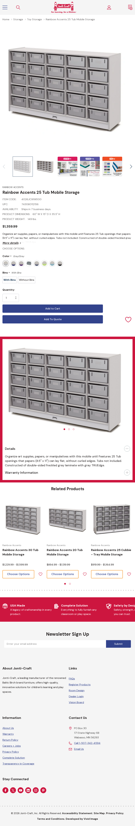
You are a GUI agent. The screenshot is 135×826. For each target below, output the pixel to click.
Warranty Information (21, 472)
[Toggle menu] (4, 7)
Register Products (80, 684)
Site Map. (99, 813)
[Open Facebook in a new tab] (5, 790)
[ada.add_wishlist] (40, 574)
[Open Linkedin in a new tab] (28, 790)
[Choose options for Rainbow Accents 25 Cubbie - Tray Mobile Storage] (112, 519)
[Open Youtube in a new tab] (20, 790)
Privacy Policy (10, 752)
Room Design (76, 690)
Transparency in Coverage (18, 763)
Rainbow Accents (13, 187)
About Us (8, 728)
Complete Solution (13, 757)
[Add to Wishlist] (128, 319)
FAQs (72, 678)
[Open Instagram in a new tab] (36, 790)
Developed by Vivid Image (82, 819)
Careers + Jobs (11, 746)
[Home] (63, 7)
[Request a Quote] (130, 7)
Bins (11, 273)
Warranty (8, 734)
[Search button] (18, 7)
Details (10, 449)
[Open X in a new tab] (13, 790)
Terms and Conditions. (51, 819)
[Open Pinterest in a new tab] (43, 790)
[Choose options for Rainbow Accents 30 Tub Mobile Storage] (23, 519)
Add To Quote (53, 319)
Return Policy (10, 740)
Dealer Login (76, 696)
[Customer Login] (109, 7)
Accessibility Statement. (77, 813)
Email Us (79, 749)
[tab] (64, 429)
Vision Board (76, 702)
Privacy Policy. (115, 813)
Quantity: (8, 289)
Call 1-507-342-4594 (87, 743)
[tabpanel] (67, 390)
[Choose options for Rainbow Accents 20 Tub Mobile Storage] (67, 519)
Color (13, 256)
